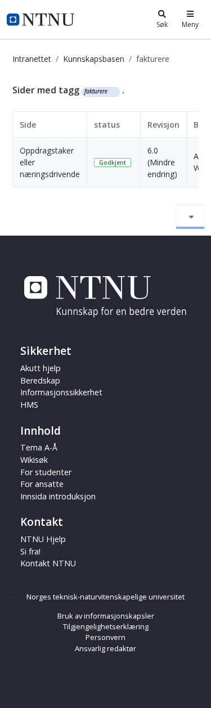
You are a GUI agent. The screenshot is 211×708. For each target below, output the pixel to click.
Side (28, 124)
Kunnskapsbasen (93, 58)
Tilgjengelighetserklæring (106, 626)
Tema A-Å (38, 447)
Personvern (105, 637)
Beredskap (40, 380)
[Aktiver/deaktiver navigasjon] (190, 217)
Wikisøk (34, 459)
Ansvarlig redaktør (105, 648)
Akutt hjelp (40, 368)
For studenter (45, 472)
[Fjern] (112, 91)
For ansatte (42, 484)
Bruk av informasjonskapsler (105, 616)
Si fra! (30, 551)
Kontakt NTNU (48, 563)
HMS (29, 404)
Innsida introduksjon (58, 496)
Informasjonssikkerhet (61, 392)
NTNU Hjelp (43, 539)
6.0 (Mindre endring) (162, 162)
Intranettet (31, 58)
